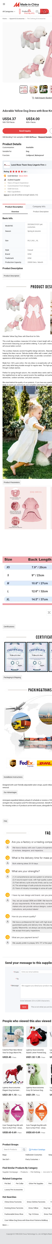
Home (5, 18)
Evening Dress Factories (14, 1208)
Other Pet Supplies (36, 1183)
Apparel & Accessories (16, 18)
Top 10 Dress (34, 1214)
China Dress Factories (13, 1202)
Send (24, 1007)
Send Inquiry (25, 131)
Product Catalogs (38, 1149)
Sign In (6, 195)
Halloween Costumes (33, 1155)
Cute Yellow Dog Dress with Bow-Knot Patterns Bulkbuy (26, 1220)
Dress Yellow (33, 1208)
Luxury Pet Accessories (14, 1189)
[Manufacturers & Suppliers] (26, 4)
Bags (5, 1155)
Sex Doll (6, 1159)
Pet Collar (19, 1183)
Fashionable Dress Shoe (14, 1214)
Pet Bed (8, 1183)
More (5, 1225)
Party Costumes (31, 1159)
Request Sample (45, 137)
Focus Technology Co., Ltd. (32, 1234)
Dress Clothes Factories (36, 1202)
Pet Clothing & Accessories (36, 18)
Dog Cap (47, 1208)
